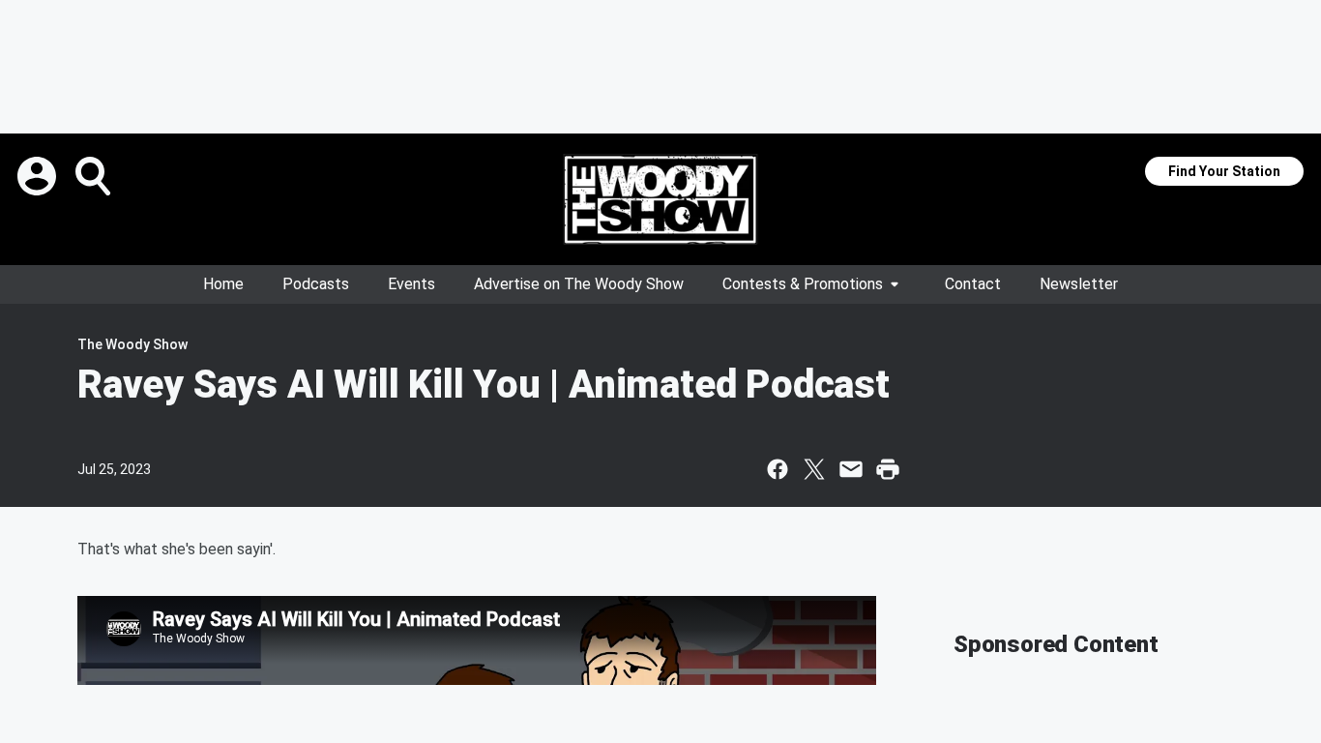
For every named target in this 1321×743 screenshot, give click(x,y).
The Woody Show (132, 344)
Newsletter (1079, 284)
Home (223, 284)
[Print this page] (887, 469)
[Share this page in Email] (851, 469)
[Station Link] (660, 199)
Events (411, 284)
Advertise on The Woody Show (579, 284)
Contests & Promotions (802, 284)
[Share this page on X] (814, 469)
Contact (973, 284)
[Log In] (38, 176)
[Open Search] (94, 176)
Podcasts (315, 284)
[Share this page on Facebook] (777, 469)
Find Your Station (1224, 171)
